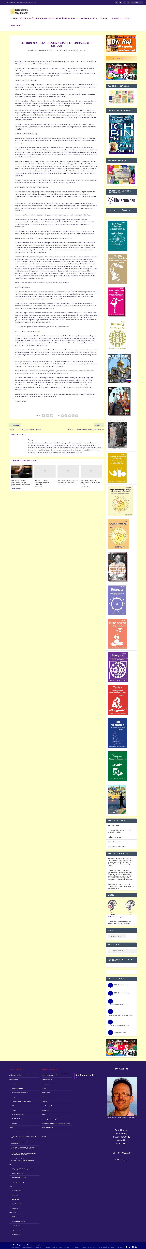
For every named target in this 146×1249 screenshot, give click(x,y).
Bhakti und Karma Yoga (18, 1114)
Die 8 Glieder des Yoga (18, 1119)
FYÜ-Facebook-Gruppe (47, 1097)
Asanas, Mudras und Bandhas (63, 50)
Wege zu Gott (17, 25)
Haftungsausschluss (47, 1084)
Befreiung (14, 1123)
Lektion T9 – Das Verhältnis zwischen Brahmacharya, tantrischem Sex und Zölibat (22, 1159)
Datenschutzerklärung (47, 1127)
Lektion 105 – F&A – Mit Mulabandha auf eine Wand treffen (90, 482)
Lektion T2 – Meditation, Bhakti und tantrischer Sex (23, 1137)
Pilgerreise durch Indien (18, 1230)
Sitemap (44, 1114)
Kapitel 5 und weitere (115, 842)
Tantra (103, 18)
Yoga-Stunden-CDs (17, 1203)
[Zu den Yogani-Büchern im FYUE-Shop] (121, 517)
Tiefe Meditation (16, 1084)
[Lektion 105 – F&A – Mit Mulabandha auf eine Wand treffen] (91, 471)
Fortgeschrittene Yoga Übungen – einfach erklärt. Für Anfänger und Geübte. (44, 18)
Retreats (14, 1110)
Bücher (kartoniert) (17, 1190)
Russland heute (113, 825)
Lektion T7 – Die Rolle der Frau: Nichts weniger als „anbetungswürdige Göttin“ (23, 1154)
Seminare (115, 18)
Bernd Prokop (112, 884)
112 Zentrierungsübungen (19, 1217)
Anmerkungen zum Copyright (49, 1119)
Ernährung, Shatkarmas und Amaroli (21, 1101)
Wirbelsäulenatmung (17, 1088)
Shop (127, 18)
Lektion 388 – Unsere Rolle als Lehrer (26, 2)
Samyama (14, 1097)
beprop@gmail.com (125, 1160)
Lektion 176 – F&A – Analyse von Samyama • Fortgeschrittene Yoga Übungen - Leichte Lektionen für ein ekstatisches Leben (120, 873)
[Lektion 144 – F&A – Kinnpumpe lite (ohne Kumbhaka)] (45, 471)
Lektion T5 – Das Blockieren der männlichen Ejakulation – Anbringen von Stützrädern (23, 1148)
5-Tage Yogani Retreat (18, 1173)
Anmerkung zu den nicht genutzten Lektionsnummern (56, 1123)
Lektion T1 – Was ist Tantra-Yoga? (21, 1132)
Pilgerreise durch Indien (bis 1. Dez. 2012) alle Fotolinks (120, 831)
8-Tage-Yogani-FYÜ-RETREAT (19, 1177)
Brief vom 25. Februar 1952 (117, 847)
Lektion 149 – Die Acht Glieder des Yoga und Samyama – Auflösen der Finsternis (120, 877)
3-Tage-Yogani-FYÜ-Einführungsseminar (22, 1169)
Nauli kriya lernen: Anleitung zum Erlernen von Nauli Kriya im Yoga (119, 859)
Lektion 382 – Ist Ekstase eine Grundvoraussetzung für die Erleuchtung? (121, 886)
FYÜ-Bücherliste (46, 1092)
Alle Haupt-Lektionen (47, 1079)
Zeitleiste (44, 1101)
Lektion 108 (44, 61)
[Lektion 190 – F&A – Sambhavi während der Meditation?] (68, 471)
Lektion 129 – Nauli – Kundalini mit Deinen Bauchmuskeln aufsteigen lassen (120, 864)
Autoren (44, 1088)
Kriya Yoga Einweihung (18, 1182)
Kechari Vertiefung (114, 837)
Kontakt (44, 1136)
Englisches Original (47, 1105)
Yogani (39, 50)
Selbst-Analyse (16, 1105)
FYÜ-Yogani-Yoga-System (23, 1245)
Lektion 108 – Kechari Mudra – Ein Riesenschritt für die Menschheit (119, 922)
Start (113, 1247)
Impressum (44, 1132)
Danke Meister (15, 1225)
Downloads (15, 1195)
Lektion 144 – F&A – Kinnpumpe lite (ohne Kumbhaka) (41, 482)
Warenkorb (15, 1208)
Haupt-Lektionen (88, 18)
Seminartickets (16, 1199)
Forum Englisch (46, 1110)
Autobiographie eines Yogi (19, 1221)
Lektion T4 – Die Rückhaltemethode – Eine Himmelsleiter (22, 1142)
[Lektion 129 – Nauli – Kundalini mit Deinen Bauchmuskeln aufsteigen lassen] (21, 471)
